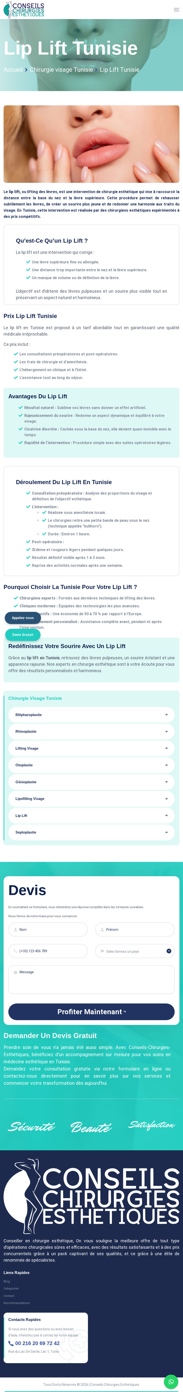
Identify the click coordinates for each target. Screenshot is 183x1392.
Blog (7, 1281)
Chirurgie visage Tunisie (61, 69)
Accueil (13, 69)
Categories (11, 1288)
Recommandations (17, 1303)
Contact (9, 1296)
